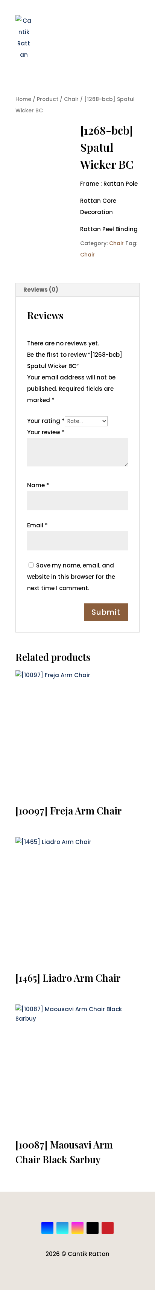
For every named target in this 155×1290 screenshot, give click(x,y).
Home (23, 99)
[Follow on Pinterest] (108, 1228)
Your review (46, 432)
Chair (71, 99)
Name (38, 485)
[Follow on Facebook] (47, 1228)
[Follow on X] (62, 1228)
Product (47, 99)
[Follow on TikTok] (93, 1228)
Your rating (46, 421)
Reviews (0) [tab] (40, 290)
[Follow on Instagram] (77, 1228)
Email (37, 525)
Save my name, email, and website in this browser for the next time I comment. (71, 576)
